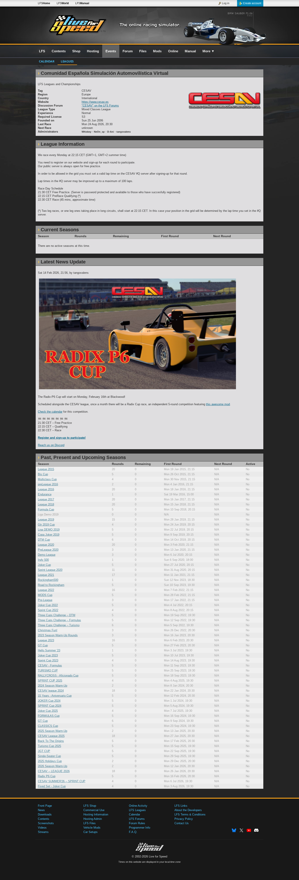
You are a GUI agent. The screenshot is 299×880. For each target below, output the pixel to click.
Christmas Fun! (47, 630)
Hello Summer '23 (49, 650)
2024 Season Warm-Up (52, 685)
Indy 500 (43, 559)
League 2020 (46, 544)
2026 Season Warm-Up (52, 766)
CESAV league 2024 (51, 690)
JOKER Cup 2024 (49, 700)
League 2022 (46, 590)
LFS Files (89, 823)
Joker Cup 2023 (48, 655)
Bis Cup (43, 474)
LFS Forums (137, 818)
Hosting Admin (92, 818)
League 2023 (46, 640)
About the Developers (188, 810)
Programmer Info (139, 827)
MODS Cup (45, 595)
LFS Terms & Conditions (190, 814)
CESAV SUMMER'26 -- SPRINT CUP (61, 781)
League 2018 (46, 504)
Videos (42, 827)
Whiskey (86, 131)
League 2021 (46, 575)
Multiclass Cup (47, 479)
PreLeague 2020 (48, 549)
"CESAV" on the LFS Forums (100, 105)
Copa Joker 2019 (48, 534)
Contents (43, 818)
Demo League (46, 554)
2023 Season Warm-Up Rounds (58, 635)
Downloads (45, 814)
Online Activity (138, 805)
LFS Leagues (137, 810)
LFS (44, 3)
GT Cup (43, 645)
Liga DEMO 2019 (49, 529)
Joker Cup (44, 564)
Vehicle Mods (91, 827)
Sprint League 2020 (50, 569)
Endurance (44, 494)
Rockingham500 (48, 580)
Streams (43, 832)
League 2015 (46, 469)
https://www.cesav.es (95, 101)
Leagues (67, 61)
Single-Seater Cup (49, 756)
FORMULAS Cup (49, 715)
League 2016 (46, 489)
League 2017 (46, 499)
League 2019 (46, 519)
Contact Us (181, 823)
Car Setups (90, 832)
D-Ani (110, 131)
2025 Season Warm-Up (52, 731)
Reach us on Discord (51, 445)
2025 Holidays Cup (50, 761)
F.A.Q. (133, 832)
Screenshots (46, 823)
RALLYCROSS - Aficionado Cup (58, 675)
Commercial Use (93, 810)
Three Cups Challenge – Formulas (59, 620)
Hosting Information (95, 814)
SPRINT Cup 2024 (49, 705)
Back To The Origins (51, 741)
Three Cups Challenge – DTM (56, 615)
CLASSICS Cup (48, 725)
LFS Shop (89, 805)
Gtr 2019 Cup (46, 524)
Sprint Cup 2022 (48, 610)
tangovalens (123, 131)
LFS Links (180, 805)
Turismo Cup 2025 (49, 746)
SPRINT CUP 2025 (50, 680)
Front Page (45, 805)
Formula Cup (46, 509)
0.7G (103, 31)
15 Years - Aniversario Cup (55, 695)
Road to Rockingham (51, 585)
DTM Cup (44, 539)
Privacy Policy (183, 818)
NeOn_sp (99, 131)
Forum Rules (137, 823)
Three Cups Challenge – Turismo (58, 625)
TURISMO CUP (48, 670)
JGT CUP (44, 751)
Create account (252, 3)
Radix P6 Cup (46, 776)
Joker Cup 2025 (48, 710)
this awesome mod (218, 404)
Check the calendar (50, 411)
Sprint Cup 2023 (48, 660)
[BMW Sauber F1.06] (226, 28)
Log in (225, 3)
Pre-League (45, 600)
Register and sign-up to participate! (62, 437)
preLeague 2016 (48, 484)
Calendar (46, 61)
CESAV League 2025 (51, 736)
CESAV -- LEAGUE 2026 (54, 771)
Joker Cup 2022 (48, 605)
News (41, 810)
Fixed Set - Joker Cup (52, 786)
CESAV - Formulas (50, 665)
